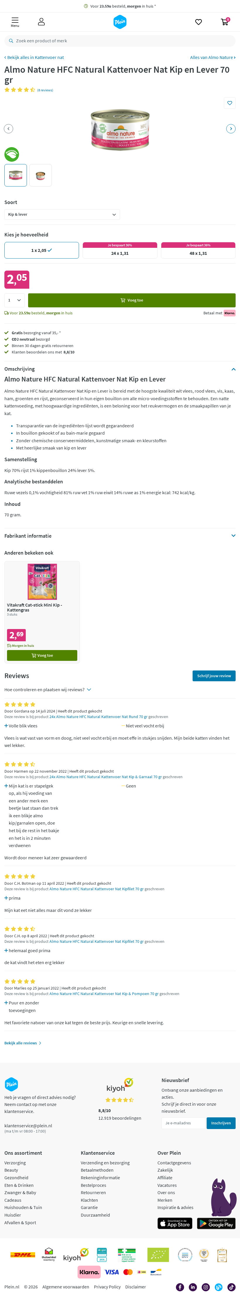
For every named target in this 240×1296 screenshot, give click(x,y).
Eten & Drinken (19, 1185)
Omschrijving (19, 369)
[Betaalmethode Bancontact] (156, 1272)
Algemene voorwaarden (65, 1287)
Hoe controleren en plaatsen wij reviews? (44, 689)
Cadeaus (12, 1200)
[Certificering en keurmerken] (158, 1255)
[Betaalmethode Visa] (111, 1272)
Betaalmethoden (97, 1170)
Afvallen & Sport (20, 1222)
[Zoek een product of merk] (10, 41)
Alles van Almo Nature (212, 57)
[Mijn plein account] (41, 22)
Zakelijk (165, 1170)
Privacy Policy (107, 1287)
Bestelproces (93, 1185)
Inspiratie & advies (175, 1207)
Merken (164, 1200)
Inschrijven (221, 1123)
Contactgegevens (174, 1163)
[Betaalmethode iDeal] (141, 1272)
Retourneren (93, 1192)
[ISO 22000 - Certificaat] (185, 1255)
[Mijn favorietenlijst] (198, 22)
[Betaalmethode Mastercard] (128, 1272)
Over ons (166, 1192)
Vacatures (167, 1185)
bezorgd (31, 339)
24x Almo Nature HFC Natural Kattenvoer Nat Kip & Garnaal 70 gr (105, 776)
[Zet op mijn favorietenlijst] (230, 103)
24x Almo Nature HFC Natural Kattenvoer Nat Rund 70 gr (98, 716)
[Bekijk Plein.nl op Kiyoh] (76, 1255)
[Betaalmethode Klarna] (89, 1272)
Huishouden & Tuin (23, 1207)
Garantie (89, 1207)
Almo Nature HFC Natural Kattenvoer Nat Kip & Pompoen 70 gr (104, 993)
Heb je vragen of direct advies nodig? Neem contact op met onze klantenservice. (40, 1104)
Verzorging (15, 1163)
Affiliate (164, 1177)
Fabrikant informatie (28, 536)
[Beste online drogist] (204, 1255)
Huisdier (12, 1215)
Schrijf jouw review (214, 675)
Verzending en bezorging (105, 1163)
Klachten (89, 1200)
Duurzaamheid (95, 1215)
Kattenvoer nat (49, 57)
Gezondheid (16, 1177)
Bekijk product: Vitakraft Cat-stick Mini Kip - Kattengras (42, 612)
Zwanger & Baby (20, 1192)
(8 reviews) (45, 90)
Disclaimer (135, 1287)
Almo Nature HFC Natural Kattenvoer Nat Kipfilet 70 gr (96, 888)
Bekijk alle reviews (20, 1043)
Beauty (11, 1170)
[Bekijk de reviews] (20, 90)
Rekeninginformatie (100, 1177)
